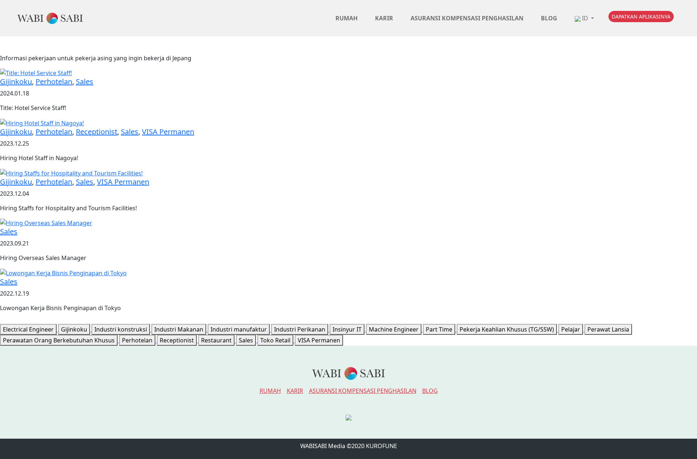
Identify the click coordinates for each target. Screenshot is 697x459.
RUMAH (270, 391)
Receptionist (96, 132)
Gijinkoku (16, 81)
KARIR (295, 391)
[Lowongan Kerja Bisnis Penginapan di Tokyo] (63, 272)
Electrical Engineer (28, 329)
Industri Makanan (178, 329)
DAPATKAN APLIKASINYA (641, 16)
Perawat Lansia (608, 329)
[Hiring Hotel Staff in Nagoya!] (42, 122)
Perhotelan (54, 81)
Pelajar (570, 329)
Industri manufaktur (239, 329)
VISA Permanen (168, 132)
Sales (84, 81)
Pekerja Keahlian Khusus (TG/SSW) (507, 329)
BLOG (430, 391)
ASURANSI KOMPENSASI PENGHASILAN (362, 391)
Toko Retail (275, 340)
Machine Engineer (394, 329)
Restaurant (216, 340)
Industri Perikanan (299, 329)
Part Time (439, 329)
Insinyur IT (347, 329)
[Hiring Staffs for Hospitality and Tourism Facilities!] (71, 172)
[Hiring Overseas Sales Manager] (46, 223)
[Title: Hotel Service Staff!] (36, 73)
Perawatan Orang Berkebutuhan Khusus (59, 340)
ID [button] (585, 18)
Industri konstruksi (120, 329)
